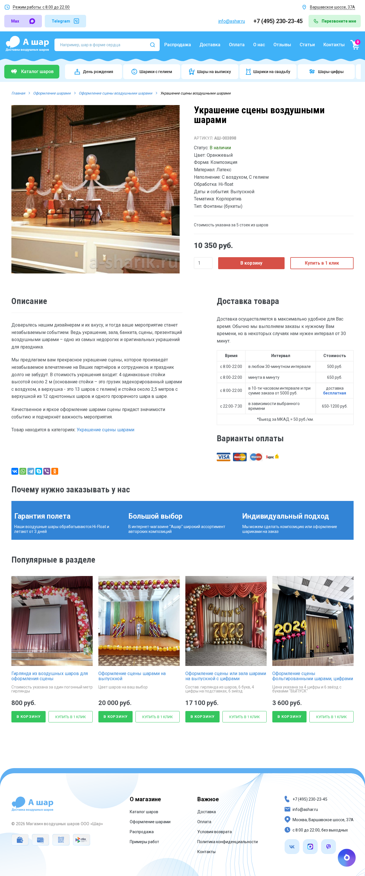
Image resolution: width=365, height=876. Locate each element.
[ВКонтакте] (14, 471)
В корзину (251, 263)
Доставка (210, 44)
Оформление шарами (150, 821)
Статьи (307, 44)
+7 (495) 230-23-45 (279, 21)
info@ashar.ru (231, 21)
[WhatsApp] (22, 471)
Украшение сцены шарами (105, 429)
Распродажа (177, 44)
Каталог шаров (144, 811)
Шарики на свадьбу (271, 71)
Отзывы (282, 44)
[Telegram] (30, 471)
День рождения (98, 71)
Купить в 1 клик (322, 263)
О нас (259, 44)
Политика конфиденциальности (227, 841)
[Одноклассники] (54, 471)
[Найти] (152, 45)
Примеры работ (144, 841)
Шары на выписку (214, 71)
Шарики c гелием (155, 71)
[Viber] (46, 471)
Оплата (237, 44)
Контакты (334, 44)
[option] (95, 189)
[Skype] (38, 471)
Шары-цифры (331, 71)
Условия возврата (214, 831)
